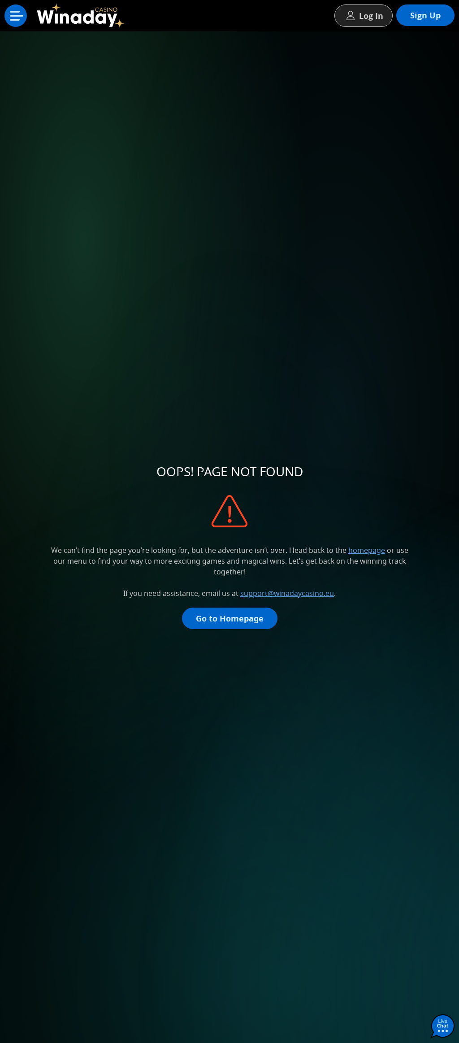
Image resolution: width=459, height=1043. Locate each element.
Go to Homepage (230, 618)
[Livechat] (442, 1026)
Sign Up (425, 15)
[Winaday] (82, 17)
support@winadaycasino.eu (287, 593)
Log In (371, 15)
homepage (366, 550)
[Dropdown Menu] (15, 15)
